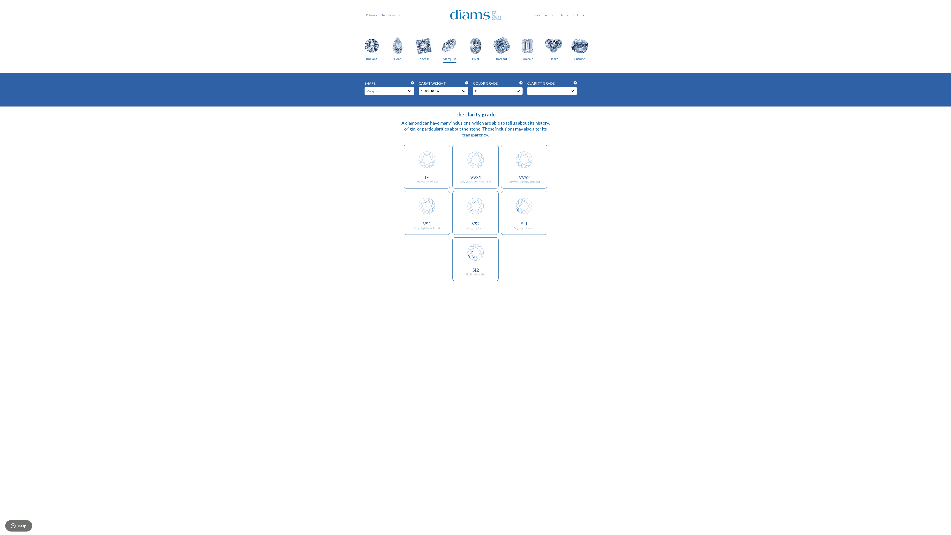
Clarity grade (551, 83)
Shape (389, 83)
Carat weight (443, 83)
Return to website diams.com (384, 15)
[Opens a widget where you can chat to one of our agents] (18, 526)
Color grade (497, 83)
